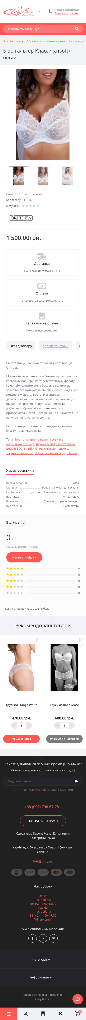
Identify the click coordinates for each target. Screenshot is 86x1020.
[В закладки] (38, 645)
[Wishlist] (60, 1014)
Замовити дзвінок (66, 13)
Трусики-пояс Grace (64, 705)
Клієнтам (40, 790)
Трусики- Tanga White (21, 705)
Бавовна (47, 487)
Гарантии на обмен (42, 323)
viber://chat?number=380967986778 (53, 938)
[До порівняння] (38, 640)
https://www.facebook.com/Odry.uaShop (32, 938)
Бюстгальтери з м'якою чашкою (47, 41)
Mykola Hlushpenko (50, 995)
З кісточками (51, 492)
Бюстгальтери (17, 41)
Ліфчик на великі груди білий (56, 453)
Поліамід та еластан (67, 487)
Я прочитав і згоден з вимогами (46, 789)
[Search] (77, 29)
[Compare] (43, 1014)
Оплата (42, 293)
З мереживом (71, 492)
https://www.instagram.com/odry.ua (43, 938)
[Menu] (8, 1014)
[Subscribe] (76, 781)
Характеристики (55, 346)
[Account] (25, 1014)
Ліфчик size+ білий (19, 453)
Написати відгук (24, 557)
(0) (18, 206)
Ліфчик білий (45, 444)
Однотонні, (35, 492)
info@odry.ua (43, 861)
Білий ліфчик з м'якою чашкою (46, 448)
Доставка (42, 263)
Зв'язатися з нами (43, 821)
